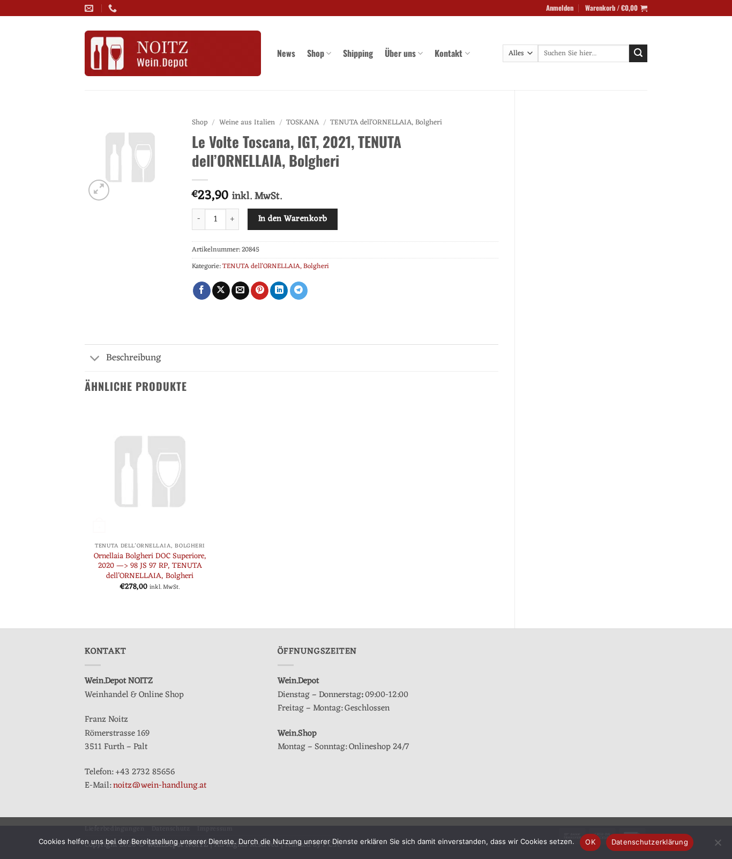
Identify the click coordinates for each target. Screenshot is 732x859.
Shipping (358, 53)
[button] (559, 8)
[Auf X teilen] (221, 291)
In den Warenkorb (292, 218)
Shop (315, 53)
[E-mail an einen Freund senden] (240, 291)
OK (590, 842)
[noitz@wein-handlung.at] (90, 8)
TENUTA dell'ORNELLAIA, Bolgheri (386, 122)
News (286, 53)
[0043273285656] (113, 8)
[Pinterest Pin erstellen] (259, 291)
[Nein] (717, 845)
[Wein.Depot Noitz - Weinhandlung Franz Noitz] (173, 54)
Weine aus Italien (247, 122)
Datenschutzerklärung (649, 842)
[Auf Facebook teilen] (202, 291)
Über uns (400, 53)
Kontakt (448, 53)
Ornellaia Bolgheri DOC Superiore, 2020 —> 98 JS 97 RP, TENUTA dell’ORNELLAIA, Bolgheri (150, 567)
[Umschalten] (95, 359)
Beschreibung (133, 358)
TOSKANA (302, 122)
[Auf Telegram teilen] (299, 291)
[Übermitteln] (638, 54)
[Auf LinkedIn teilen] (279, 291)
